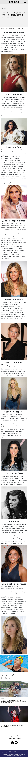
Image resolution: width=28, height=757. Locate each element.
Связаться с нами (14, 738)
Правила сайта (14, 736)
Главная (2, 28)
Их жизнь (4, 8)
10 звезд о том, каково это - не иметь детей (14, 28)
